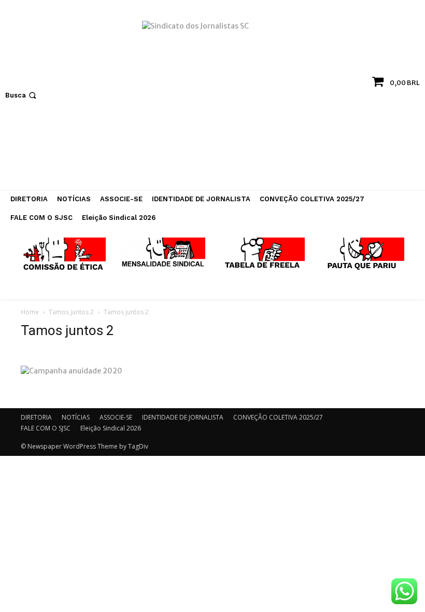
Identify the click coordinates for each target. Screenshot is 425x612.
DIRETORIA (36, 417)
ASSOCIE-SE (116, 417)
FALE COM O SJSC (45, 428)
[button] (21, 95)
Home (30, 312)
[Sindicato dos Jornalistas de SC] (212, 100)
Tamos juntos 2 (71, 312)
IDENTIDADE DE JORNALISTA (182, 417)
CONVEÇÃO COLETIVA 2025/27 (278, 417)
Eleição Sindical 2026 (110, 428)
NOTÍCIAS (76, 417)
